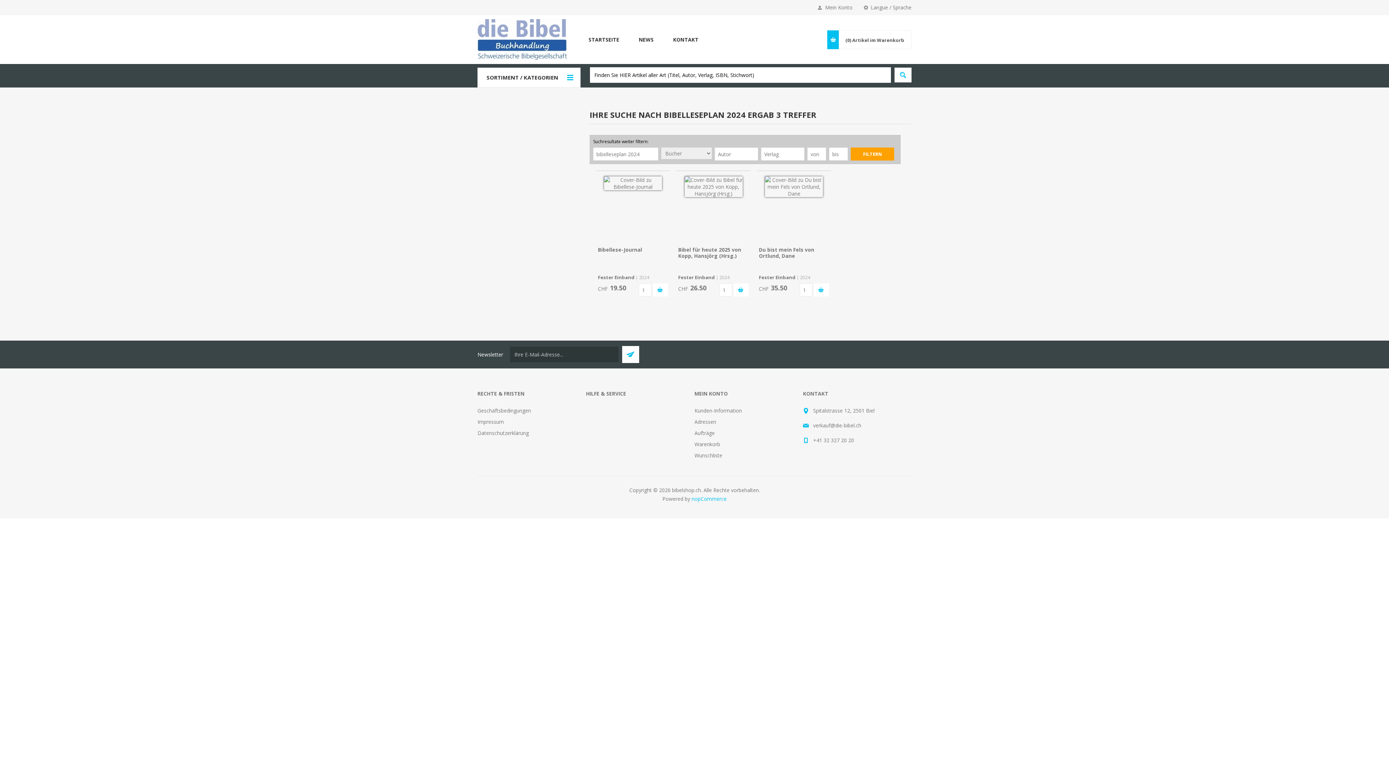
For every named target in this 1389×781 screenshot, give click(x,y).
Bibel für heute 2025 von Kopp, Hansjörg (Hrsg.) (709, 252)
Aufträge (704, 433)
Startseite (604, 39)
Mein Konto (839, 7)
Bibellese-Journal (620, 249)
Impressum (490, 421)
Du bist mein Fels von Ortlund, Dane (786, 252)
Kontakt (685, 39)
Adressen (705, 421)
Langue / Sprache (891, 7)
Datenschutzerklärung (503, 433)
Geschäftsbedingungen (504, 410)
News (646, 39)
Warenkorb (707, 444)
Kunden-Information (718, 410)
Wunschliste (708, 455)
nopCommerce (709, 498)
